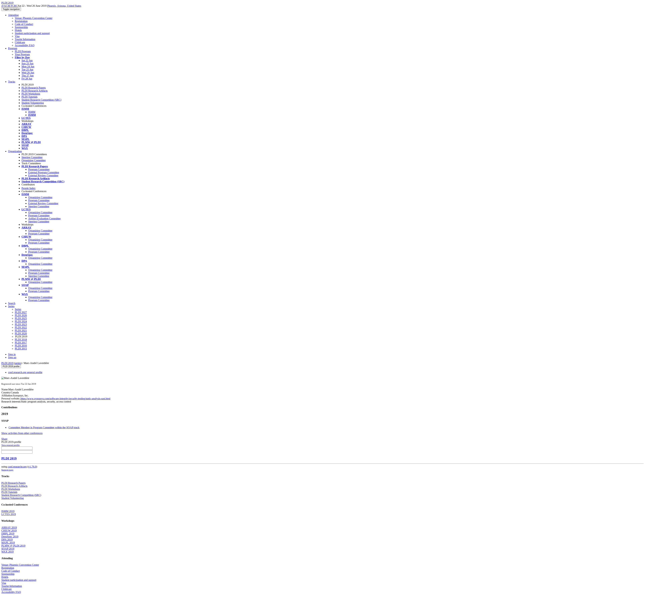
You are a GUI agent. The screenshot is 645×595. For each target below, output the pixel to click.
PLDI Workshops (31, 93)
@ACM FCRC (9, 5)
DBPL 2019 (7, 533)
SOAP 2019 (7, 548)
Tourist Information (25, 39)
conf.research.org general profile (25, 372)
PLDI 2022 (21, 327)
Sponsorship (21, 27)
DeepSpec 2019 (9, 536)
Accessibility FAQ (24, 45)
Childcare (20, 42)
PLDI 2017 (21, 342)
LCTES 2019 (8, 514)
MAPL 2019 (8, 542)
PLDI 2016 (21, 345)
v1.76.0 (32, 466)
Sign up (12, 357)
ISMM (31, 111)
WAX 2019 (7, 551)
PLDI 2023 (21, 324)
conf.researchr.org (17, 466)
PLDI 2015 (21, 348)
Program (12, 48)
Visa (17, 36)
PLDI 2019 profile (11, 366)
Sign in (12, 354)
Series (18, 309)
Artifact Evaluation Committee (44, 218)
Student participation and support (32, 33)
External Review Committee (43, 175)
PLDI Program (23, 51)
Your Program (22, 54)
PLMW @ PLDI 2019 (13, 545)
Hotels (18, 30)
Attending (13, 15)
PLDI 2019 (7, 363)
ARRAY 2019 (9, 527)
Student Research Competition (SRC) (41, 99)
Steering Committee (32, 157)
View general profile (10, 445)
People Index (28, 188)
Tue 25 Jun (27, 69)
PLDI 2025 (21, 318)
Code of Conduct (24, 24)
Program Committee (39, 169)
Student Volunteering (33, 102)
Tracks (11, 81)
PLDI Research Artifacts (35, 90)
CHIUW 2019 (9, 530)
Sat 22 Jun (27, 60)
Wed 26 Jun (28, 72)
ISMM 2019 (7, 511)
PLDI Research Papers (34, 87)
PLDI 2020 (21, 333)
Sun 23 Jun (27, 63)
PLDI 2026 (21, 315)
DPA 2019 (7, 539)
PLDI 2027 (21, 312)
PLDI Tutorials (29, 96)
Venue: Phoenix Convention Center (33, 18)
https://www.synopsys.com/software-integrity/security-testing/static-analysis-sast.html (65, 398)
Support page (7, 470)
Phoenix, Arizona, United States (64, 5)
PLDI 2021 (21, 330)
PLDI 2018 (21, 339)
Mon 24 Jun (28, 66)
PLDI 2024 (21, 321)
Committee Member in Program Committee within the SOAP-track (44, 427)
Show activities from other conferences (21, 433)
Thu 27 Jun (28, 75)
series (18, 363)
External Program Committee (43, 172)
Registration (21, 21)
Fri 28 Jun (27, 78)
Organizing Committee (34, 160)
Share (4, 438)
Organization (15, 151)
